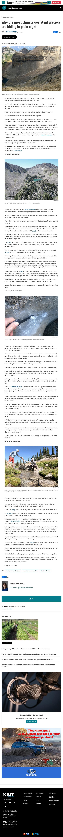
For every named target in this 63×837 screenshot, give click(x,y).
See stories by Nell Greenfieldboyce (21, 588)
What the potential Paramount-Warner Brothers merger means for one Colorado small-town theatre (29, 654)
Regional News (45, 570)
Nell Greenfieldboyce (11, 31)
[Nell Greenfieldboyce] (5, 586)
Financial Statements (54, 800)
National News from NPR (30, 570)
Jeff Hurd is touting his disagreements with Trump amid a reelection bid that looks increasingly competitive (28, 665)
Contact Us (38, 803)
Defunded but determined (31, 715)
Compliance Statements (51, 797)
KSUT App (25, 803)
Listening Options (27, 796)
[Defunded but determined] (31, 692)
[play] (4, 8)
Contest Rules (52, 804)
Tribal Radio (39, 796)
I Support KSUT (31, 722)
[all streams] (60, 8)
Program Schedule (27, 793)
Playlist (25, 800)
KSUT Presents (39, 793)
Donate (56, 2)
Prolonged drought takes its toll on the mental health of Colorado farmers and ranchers (26, 649)
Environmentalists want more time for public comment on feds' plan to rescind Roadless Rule (27, 659)
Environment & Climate (7, 17)
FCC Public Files (52, 793)
